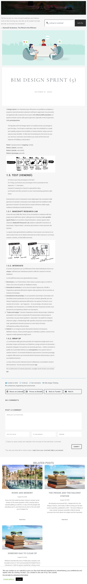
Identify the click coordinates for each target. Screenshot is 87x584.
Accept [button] (19, 579)
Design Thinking (53, 383)
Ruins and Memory (22, 492)
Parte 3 (8, 150)
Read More (22, 519)
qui (36, 365)
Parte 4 (8, 153)
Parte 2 (8, 148)
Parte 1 (8, 145)
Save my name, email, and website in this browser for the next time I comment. (34, 442)
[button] (14, 391)
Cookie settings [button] (8, 579)
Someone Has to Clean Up (22, 553)
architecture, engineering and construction (21, 386)
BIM (46, 383)
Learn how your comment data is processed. (47, 450)
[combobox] (59, 23)
